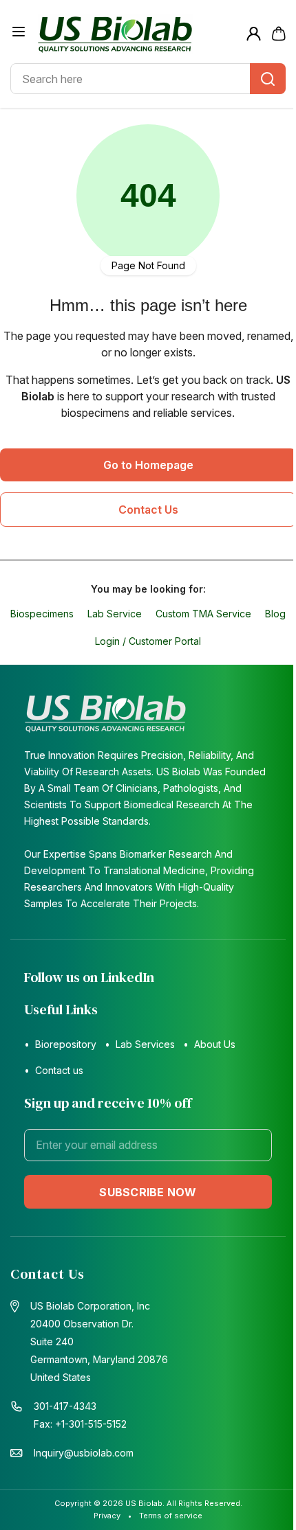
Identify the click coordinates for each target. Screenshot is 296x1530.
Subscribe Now (147, 1192)
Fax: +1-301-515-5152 (80, 1424)
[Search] (268, 78)
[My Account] (253, 34)
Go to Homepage (148, 465)
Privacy (107, 1515)
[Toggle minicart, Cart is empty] (279, 33)
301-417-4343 (65, 1406)
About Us (214, 1044)
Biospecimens (42, 613)
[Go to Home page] (136, 34)
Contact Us (148, 509)
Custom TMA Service (203, 613)
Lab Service (114, 613)
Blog (275, 613)
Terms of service (170, 1515)
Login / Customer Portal (148, 641)
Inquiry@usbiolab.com (84, 1453)
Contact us (59, 1070)
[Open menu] (18, 31)
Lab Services (145, 1044)
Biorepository (65, 1044)
